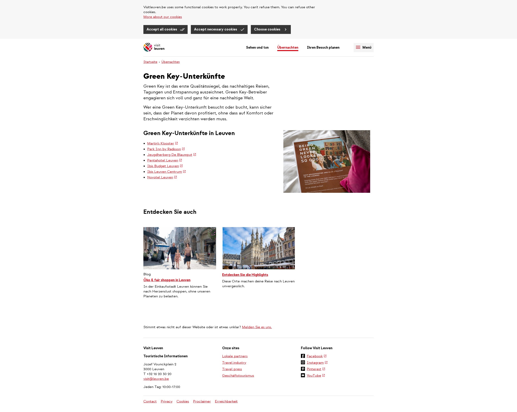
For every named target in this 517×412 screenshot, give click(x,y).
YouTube (316, 375)
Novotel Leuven (162, 177)
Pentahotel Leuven (164, 160)
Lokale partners (235, 356)
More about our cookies (162, 17)
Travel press (232, 369)
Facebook (317, 356)
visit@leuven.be (156, 378)
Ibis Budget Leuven (165, 166)
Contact (150, 401)
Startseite (150, 62)
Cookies (183, 401)
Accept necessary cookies (216, 29)
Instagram (317, 363)
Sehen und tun (257, 47)
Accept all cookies (162, 29)
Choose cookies (267, 29)
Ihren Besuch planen (323, 47)
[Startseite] (153, 47)
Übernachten (287, 47)
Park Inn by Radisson (166, 149)
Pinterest (316, 369)
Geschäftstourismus (238, 375)
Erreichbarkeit (226, 401)
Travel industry (234, 362)
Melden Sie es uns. (257, 327)
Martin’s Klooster (162, 143)
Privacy (166, 401)
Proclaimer (202, 401)
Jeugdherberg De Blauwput (171, 154)
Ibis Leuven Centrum (166, 171)
